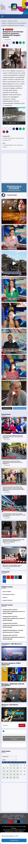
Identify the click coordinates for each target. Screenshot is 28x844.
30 (14, 777)
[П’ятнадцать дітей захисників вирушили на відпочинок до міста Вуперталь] (14, 451)
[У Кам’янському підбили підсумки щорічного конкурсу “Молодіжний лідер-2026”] (14, 425)
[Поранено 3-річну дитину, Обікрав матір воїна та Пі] (14, 289)
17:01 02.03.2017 (7, 39)
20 (3, 774)
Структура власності (7, 817)
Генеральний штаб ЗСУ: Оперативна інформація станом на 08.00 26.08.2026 (14, 618)
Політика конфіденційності (16, 815)
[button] (2, 16)
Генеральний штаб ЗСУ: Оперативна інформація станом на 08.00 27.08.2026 (14, 611)
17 (17, 771)
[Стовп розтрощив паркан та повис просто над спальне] (14, 315)
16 (14, 771)
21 (7, 774)
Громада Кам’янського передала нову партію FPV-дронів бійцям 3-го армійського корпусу (13, 541)
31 (17, 777)
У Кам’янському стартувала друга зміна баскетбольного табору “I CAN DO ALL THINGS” (14, 515)
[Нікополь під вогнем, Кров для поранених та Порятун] (14, 341)
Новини (13, 431)
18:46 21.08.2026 (7, 439)
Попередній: (13, 138)
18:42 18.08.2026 (7, 518)
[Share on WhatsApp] (23, 42)
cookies (16, 836)
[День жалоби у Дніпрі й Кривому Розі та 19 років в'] (14, 237)
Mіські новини (9, 29)
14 (7, 771)
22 (10, 774)
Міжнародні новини (8, 594)
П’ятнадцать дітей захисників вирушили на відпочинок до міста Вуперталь (13, 462)
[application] (14, 116)
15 (10, 771)
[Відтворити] (4, 123)
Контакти (10, 818)
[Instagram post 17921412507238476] (14, 263)
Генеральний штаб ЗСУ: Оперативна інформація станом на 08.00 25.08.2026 (14, 625)
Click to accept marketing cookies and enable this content (14, 738)
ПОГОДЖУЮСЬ (14, 840)
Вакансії (16, 817)
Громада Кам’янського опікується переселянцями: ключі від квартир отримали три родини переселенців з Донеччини (14, 488)
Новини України (7, 600)
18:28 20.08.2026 (7, 465)
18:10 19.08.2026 (7, 492)
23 (14, 774)
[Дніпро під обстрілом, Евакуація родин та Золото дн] (14, 367)
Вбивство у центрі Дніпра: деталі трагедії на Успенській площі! (12, 565)
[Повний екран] (23, 123)
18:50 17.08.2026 (7, 543)
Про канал (17, 818)
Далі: (13, 145)
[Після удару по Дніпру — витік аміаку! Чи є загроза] (14, 393)
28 (7, 777)
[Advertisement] (14, 167)
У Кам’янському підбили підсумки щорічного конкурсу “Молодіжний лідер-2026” (13, 437)
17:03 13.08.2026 (7, 568)
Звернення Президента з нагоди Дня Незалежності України (13, 631)
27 (3, 777)
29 (10, 777)
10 (17, 768)
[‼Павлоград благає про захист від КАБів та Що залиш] (14, 211)
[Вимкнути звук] (21, 123)
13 (3, 771)
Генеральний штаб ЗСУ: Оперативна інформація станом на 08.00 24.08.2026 (14, 637)
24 (17, 774)
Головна (5, 815)
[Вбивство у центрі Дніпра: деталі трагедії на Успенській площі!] (14, 555)
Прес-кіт (22, 817)
